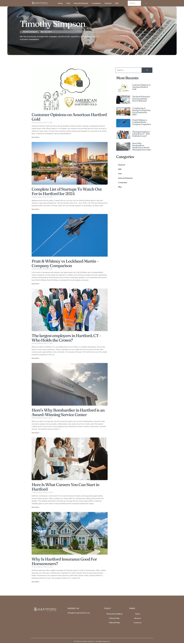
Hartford (108, 3)
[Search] (146, 3)
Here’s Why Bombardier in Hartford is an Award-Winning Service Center (68, 412)
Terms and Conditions (114, 614)
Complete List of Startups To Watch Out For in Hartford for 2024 (67, 191)
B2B (116, 3)
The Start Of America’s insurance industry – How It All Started (141, 98)
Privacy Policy (114, 618)
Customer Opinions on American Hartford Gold (69, 117)
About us (137, 618)
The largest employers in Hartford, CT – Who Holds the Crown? (66, 338)
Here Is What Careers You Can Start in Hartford (65, 487)
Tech (68, 3)
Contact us (137, 622)
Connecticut (96, 3)
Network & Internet (81, 3)
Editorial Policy (114, 622)
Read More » (36, 137)
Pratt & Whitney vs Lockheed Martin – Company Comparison (65, 263)
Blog (119, 187)
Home (60, 3)
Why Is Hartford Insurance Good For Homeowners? (64, 561)
